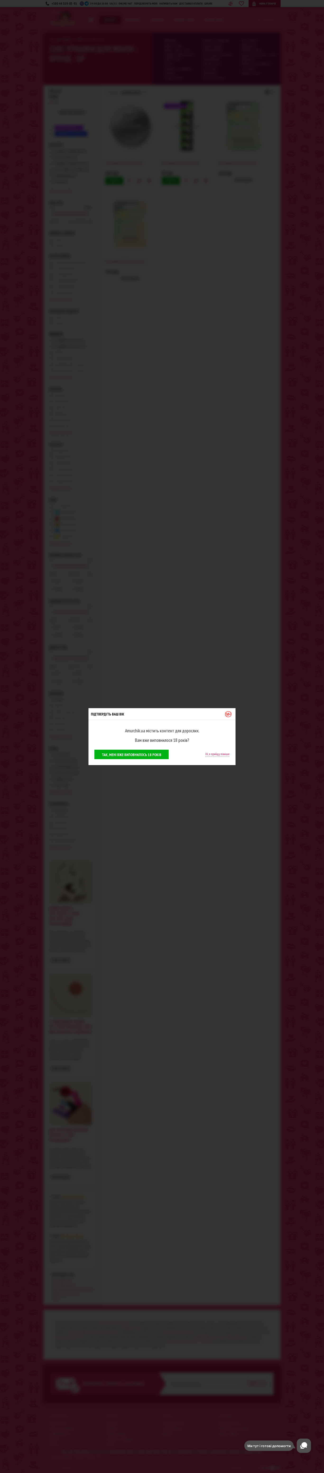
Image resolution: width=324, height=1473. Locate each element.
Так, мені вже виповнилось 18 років (131, 754)
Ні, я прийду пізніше (217, 754)
